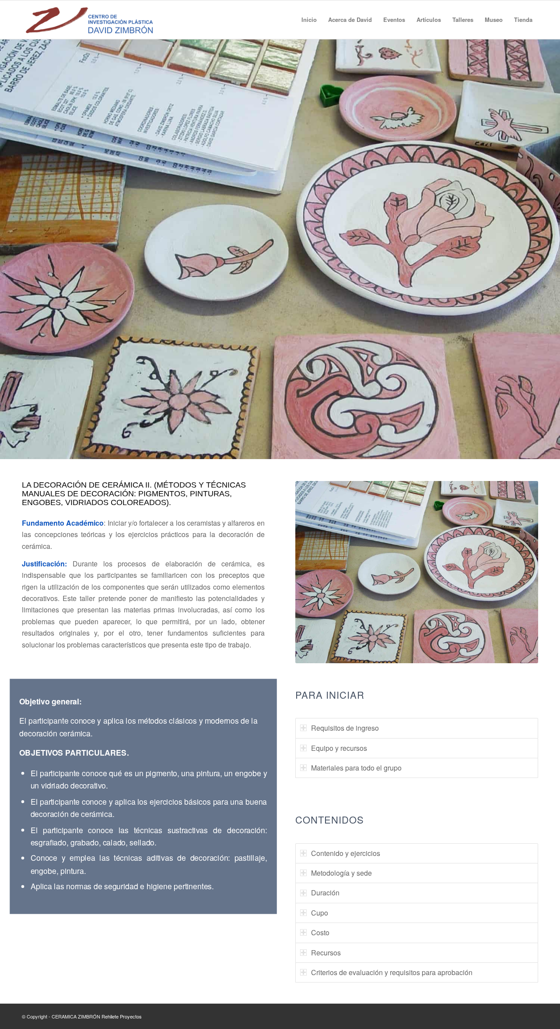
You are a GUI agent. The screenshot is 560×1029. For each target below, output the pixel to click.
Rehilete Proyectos (122, 1016)
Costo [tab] (320, 932)
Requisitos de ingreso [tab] (345, 728)
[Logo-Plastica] (89, 19)
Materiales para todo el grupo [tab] (356, 768)
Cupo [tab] (319, 913)
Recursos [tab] (326, 953)
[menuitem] (309, 19)
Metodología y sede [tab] (341, 873)
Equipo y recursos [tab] (339, 748)
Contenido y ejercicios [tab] (345, 853)
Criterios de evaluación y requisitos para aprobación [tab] (391, 972)
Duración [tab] (325, 893)
